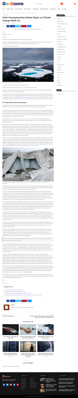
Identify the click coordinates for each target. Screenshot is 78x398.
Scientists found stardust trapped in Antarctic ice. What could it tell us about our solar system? (23, 295)
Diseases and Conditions (62, 39)
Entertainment (60, 44)
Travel (58, 77)
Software (59, 67)
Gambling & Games (61, 49)
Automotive (59, 26)
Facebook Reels (33, 385)
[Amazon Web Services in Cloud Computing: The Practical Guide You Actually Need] (28, 346)
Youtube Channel (33, 383)
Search (62, 4)
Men (58, 62)
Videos (58, 80)
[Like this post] (8, 26)
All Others (59, 18)
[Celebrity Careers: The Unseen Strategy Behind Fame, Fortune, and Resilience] (42, 385)
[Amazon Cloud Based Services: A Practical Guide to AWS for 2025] (10, 346)
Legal (58, 59)
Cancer (58, 34)
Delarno (13, 305)
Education (59, 41)
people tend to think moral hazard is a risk (24, 229)
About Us (32, 380)
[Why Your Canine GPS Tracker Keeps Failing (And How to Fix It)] (42, 390)
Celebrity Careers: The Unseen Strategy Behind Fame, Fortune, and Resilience (51, 385)
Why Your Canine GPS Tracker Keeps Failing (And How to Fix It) (51, 390)
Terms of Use (23, 385)
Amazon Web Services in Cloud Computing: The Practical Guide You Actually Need (28, 355)
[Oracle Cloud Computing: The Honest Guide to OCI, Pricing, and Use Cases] (45, 346)
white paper (31, 143)
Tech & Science (9, 12)
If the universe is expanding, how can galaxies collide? (15, 291)
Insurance (59, 57)
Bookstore (23, 388)
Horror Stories (60, 54)
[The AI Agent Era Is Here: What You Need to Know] (10, 329)
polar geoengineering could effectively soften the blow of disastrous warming (37, 98)
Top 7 (58, 75)
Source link (4, 283)
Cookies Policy (23, 383)
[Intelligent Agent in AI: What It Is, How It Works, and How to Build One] (45, 329)
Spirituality (59, 69)
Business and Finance (61, 31)
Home (3, 12)
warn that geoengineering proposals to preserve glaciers (20, 97)
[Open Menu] (75, 3)
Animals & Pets (60, 21)
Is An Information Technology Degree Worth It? (14, 289)
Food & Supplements (61, 46)
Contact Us (32, 378)
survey (51, 255)
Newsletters (23, 386)
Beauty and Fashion (61, 28)
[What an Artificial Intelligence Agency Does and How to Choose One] (28, 329)
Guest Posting (23, 378)
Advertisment (23, 380)
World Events (60, 85)
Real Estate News (60, 64)
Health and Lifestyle (61, 51)
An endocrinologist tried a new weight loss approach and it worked (18, 293)
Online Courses (33, 386)
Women (58, 82)
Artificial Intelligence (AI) (62, 23)
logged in (9, 366)
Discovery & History (61, 36)
